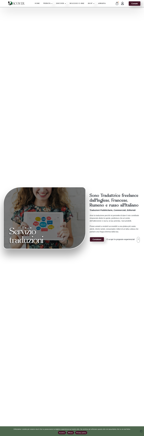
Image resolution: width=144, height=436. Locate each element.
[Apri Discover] (65, 3)
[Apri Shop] (93, 3)
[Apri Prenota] (52, 3)
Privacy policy (81, 433)
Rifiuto (70, 433)
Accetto (62, 433)
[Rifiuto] (141, 431)
